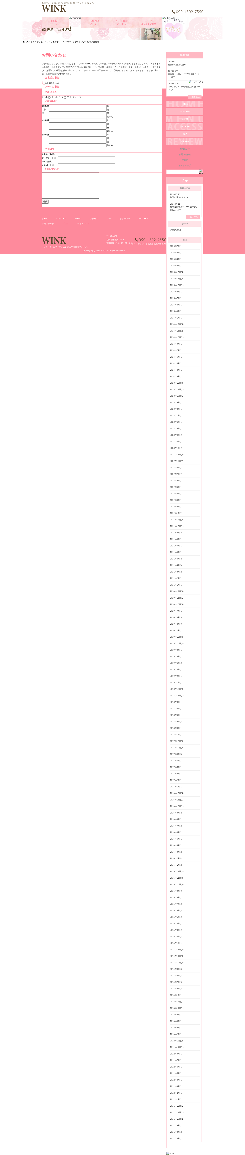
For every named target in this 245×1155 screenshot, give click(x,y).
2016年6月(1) (176, 832)
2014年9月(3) (176, 969)
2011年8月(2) (176, 1132)
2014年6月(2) (176, 988)
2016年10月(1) (177, 806)
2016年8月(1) (176, 819)
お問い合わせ (48, 223)
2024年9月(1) (176, 344)
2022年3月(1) (176, 500)
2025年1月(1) (176, 318)
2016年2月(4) (176, 858)
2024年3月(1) (176, 376)
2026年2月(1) (176, 266)
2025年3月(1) (176, 311)
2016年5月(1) (176, 839)
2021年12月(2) (177, 520)
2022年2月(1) (176, 507)
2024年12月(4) (177, 324)
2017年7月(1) (176, 761)
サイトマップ (83, 223)
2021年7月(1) (176, 546)
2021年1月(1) (176, 585)
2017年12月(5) (177, 741)
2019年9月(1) (176, 650)
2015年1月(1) (176, 943)
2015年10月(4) (177, 884)
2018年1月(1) (176, 734)
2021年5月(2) (176, 559)
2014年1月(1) (176, 995)
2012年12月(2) (177, 1041)
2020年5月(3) (176, 617)
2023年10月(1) (177, 396)
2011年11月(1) (177, 1112)
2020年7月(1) (176, 611)
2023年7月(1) (176, 415)
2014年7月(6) (176, 982)
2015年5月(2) (176, 917)
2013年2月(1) (176, 1034)
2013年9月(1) (176, 1015)
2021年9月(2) (176, 533)
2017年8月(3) (176, 754)
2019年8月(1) (176, 656)
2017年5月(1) (176, 767)
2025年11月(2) (177, 279)
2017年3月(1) (176, 774)
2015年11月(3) (177, 878)
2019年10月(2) (177, 643)
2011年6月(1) (176, 1138)
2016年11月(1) (177, 800)
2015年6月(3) (176, 910)
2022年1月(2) (176, 513)
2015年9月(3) (176, 891)
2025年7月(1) (176, 298)
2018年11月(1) (177, 695)
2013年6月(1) (176, 1021)
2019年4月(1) (176, 669)
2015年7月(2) (176, 904)
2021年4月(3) (176, 565)
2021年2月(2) (176, 578)
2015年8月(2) (176, 897)
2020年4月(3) (176, 624)
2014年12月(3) (177, 949)
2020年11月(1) (177, 598)
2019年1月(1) (176, 682)
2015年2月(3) (176, 936)
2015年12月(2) (177, 871)
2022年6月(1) (176, 480)
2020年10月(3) (177, 604)
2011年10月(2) (177, 1119)
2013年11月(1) (177, 1008)
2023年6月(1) (176, 422)
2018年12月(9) (177, 689)
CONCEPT (61, 218)
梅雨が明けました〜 (177, 64)
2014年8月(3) (176, 975)
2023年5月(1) (176, 428)
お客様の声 (125, 218)
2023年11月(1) (177, 389)
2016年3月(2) (176, 852)
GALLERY (143, 218)
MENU (78, 218)
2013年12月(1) (177, 1002)
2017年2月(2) (176, 780)
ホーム (45, 218)
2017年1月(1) (176, 787)
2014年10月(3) (177, 962)
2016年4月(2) (176, 845)
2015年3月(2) (176, 930)
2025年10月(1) (177, 285)
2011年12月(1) (177, 1106)
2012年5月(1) (176, 1073)
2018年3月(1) (176, 728)
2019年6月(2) (176, 663)
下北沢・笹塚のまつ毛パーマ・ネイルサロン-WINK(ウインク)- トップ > (54, 42)
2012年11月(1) (177, 1047)
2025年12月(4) (177, 272)
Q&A (109, 218)
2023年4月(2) (176, 435)
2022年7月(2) (176, 474)
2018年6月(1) (176, 715)
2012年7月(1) (176, 1060)
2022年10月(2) (177, 461)
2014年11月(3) (177, 956)
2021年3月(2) (176, 572)
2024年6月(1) (176, 357)
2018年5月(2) (176, 721)
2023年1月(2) (176, 448)
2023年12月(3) (177, 383)
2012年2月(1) (176, 1093)
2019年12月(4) (177, 637)
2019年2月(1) (176, 676)
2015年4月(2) (176, 923)
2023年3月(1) (176, 441)
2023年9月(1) (176, 402)
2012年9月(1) (176, 1054)
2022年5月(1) (176, 487)
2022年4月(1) (176, 493)
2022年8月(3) (176, 467)
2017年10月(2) (177, 748)
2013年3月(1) (176, 1028)
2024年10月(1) (177, 337)
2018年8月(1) (176, 708)
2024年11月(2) (177, 331)
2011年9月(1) (176, 1125)
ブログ (65, 223)
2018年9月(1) (176, 702)
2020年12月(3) (177, 591)
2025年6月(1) (176, 305)
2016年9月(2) (176, 813)
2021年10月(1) (177, 526)
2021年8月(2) (176, 539)
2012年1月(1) (176, 1099)
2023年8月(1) (176, 409)
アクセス (94, 218)
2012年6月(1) (176, 1067)
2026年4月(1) (176, 259)
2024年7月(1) (176, 350)
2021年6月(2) (176, 552)
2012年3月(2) (176, 1086)
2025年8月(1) (176, 292)
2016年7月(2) (176, 826)
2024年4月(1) (176, 370)
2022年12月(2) (177, 454)
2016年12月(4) (177, 793)
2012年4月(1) (176, 1080)
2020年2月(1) (176, 630)
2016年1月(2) (176, 865)
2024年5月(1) (176, 363)
